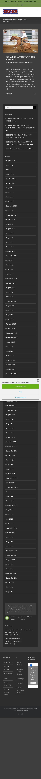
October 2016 (11, 406)
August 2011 (10, 560)
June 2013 (9, 514)
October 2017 (11, 369)
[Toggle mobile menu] (37, 10)
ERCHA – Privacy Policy (7, 692)
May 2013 (9, 519)
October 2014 (11, 483)
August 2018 (10, 342)
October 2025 (11, 179)
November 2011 (11, 551)
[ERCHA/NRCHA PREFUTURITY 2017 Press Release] (20, 41)
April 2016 (9, 428)
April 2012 (9, 546)
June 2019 (9, 310)
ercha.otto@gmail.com (30, 1)
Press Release (28, 62)
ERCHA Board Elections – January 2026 (19, 149)
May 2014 (9, 496)
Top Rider (20, 683)
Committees (8, 662)
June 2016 (9, 419)
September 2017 (12, 374)
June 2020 (9, 292)
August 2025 (10, 183)
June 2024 (9, 210)
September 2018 (12, 338)
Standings (20, 679)
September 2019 (12, 301)
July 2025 (9, 188)
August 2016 (10, 415)
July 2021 (9, 260)
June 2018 (9, 347)
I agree (33, 683)
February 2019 (11, 324)
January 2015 (10, 474)
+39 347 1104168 (16, 639)
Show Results (19, 663)
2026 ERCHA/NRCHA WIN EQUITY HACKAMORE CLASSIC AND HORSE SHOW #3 (20, 127)
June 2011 (9, 564)
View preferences (20, 397)
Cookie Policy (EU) (7, 684)
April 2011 (9, 569)
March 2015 (10, 469)
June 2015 (9, 460)
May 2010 (9, 592)
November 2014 (11, 478)
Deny (20, 392)
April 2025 (9, 197)
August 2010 (10, 582)
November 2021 (11, 251)
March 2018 (10, 356)
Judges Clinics (6, 668)
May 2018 (9, 351)
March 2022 (10, 247)
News (6, 678)
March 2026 (10, 174)
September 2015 (12, 451)
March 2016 (10, 433)
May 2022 (9, 238)
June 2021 (9, 265)
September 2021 (12, 256)
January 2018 (10, 365)
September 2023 (12, 215)
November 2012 (11, 528)
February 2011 (11, 573)
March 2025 (10, 201)
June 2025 (9, 192)
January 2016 (10, 437)
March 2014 (10, 501)
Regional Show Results (20, 671)
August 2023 (10, 220)
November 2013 (11, 505)
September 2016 (12, 410)
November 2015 (11, 446)
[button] (38, 380)
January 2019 (10, 328)
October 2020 (11, 283)
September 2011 (12, 555)
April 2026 (9, 170)
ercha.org (12, 644)
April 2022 (9, 242)
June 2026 (9, 165)
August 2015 (10, 455)
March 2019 (10, 319)
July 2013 (9, 510)
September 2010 (12, 578)
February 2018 (11, 360)
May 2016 (9, 424)
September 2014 (12, 487)
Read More (8, 93)
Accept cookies (21, 386)
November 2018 (11, 333)
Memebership (8, 674)
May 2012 (9, 542)
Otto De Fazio (10, 62)
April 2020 (9, 297)
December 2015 (11, 442)
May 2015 (9, 465)
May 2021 (9, 269)
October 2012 (11, 533)
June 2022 (9, 233)
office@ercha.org (15, 641)
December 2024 (11, 206)
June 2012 (9, 537)
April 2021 (9, 274)
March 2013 (10, 523)
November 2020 (11, 278)
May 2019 (9, 315)
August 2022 (10, 229)
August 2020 (10, 288)
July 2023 (9, 224)
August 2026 (10, 161)
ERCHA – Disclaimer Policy (20, 690)
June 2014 (9, 492)
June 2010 (9, 587)
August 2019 (10, 306)
